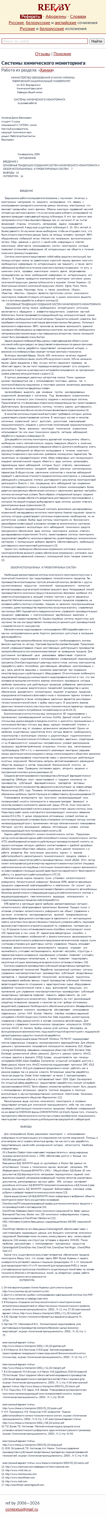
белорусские (38, 23)
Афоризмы (56, 17)
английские (65, 23)
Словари (78, 17)
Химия (46, 70)
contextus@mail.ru (21, 1509)
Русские (16, 23)
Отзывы (42, 54)
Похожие (62, 54)
